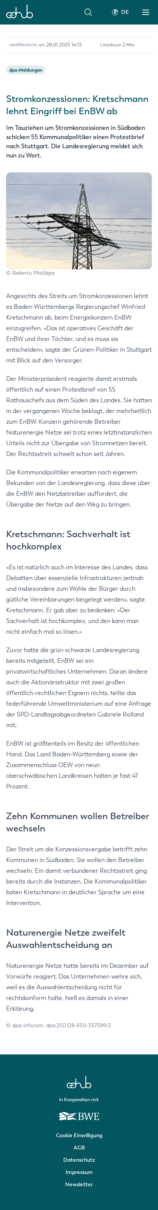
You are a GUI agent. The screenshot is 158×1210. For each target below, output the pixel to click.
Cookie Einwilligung (79, 1135)
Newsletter (79, 1184)
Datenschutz (79, 1160)
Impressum (79, 1172)
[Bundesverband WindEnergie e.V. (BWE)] (79, 1112)
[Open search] (88, 12)
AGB (79, 1147)
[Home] (19, 12)
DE (125, 12)
